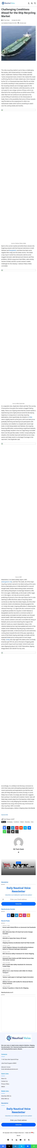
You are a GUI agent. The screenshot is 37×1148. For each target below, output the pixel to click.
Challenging (9, 822)
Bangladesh (12, 250)
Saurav (18, 1135)
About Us (3, 1078)
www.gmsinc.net (7, 582)
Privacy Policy (5, 1084)
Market (22, 822)
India (30, 417)
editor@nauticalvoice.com (11, 1069)
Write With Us (5, 1098)
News (18, 862)
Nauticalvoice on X (7, 992)
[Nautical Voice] (8, 3)
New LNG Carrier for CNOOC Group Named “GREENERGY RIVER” (18, 867)
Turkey (8, 639)
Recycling (27, 822)
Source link (4, 815)
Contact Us (4, 1081)
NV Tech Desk (6, 20)
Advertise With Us (6, 1096)
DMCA (3, 1086)
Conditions (16, 822)
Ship (32, 822)
